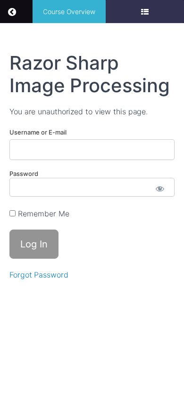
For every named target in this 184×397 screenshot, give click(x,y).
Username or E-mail (38, 132)
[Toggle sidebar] (145, 11)
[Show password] (160, 189)
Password (23, 173)
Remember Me (42, 213)
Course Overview (69, 12)
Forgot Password (38, 274)
